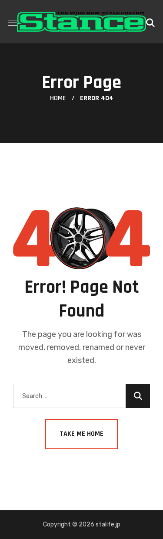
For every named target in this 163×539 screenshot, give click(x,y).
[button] (150, 21)
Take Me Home (81, 433)
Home (58, 98)
